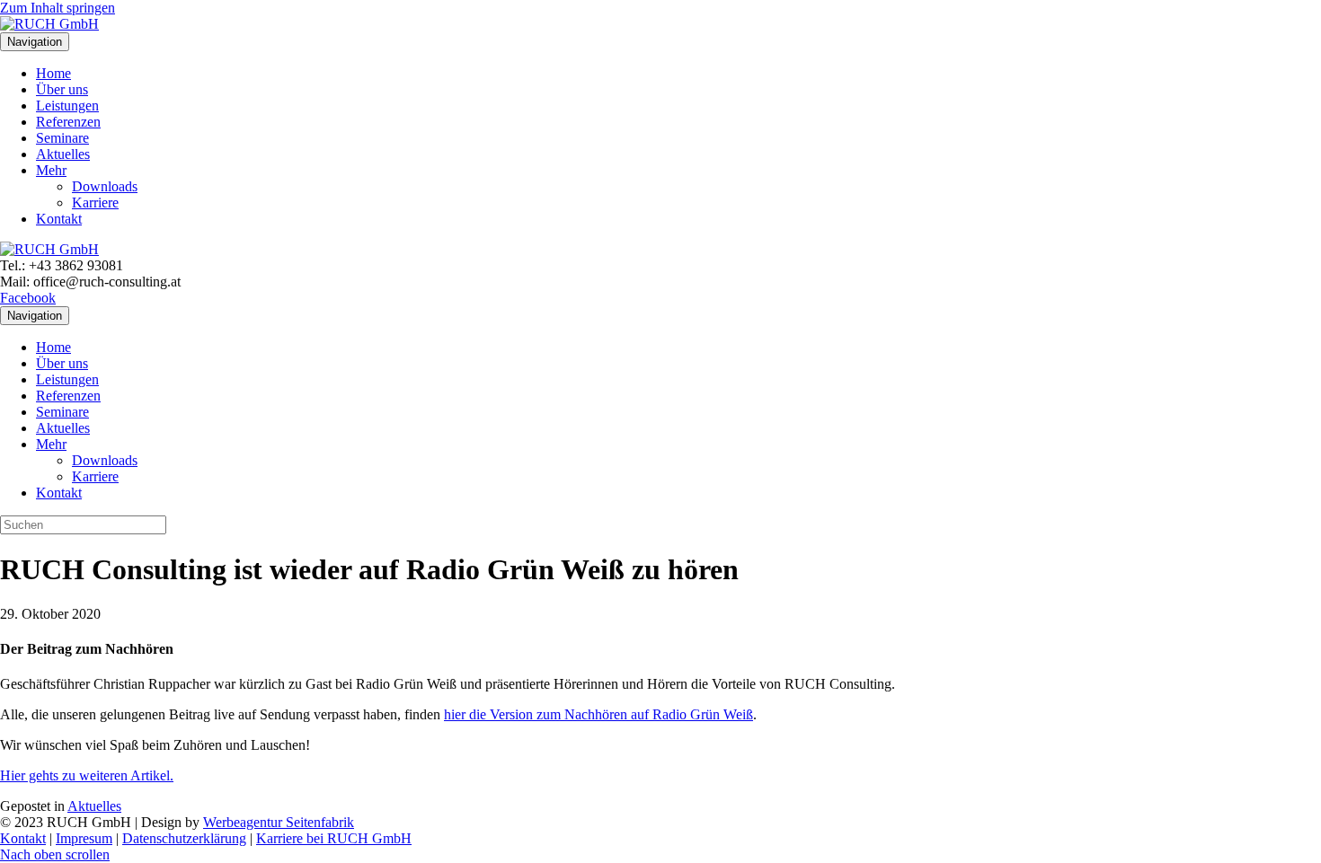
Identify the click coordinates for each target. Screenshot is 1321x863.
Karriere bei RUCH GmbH (334, 838)
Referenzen (68, 121)
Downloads (104, 186)
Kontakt (59, 218)
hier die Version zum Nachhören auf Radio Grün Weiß (598, 714)
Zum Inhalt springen (57, 7)
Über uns (62, 89)
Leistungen (67, 105)
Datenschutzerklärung (184, 838)
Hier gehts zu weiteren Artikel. (86, 775)
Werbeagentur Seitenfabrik (278, 822)
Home (53, 73)
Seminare (62, 137)
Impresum (84, 838)
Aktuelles (63, 154)
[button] (55, 854)
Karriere (95, 202)
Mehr (51, 170)
